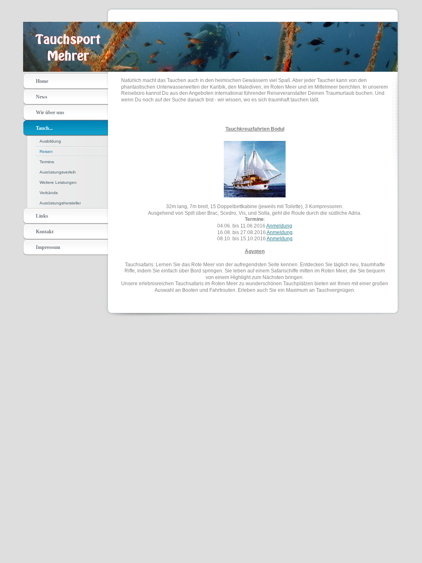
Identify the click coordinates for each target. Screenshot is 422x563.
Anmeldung (279, 226)
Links (42, 216)
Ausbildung (50, 141)
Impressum (48, 247)
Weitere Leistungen (58, 182)
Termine (47, 162)
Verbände (49, 192)
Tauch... (44, 128)
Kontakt (45, 232)
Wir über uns (50, 112)
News (41, 97)
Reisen (46, 151)
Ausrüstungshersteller (60, 203)
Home (42, 81)
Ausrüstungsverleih (58, 172)
